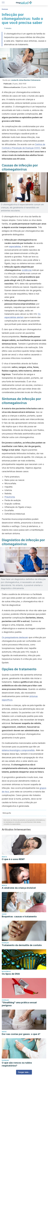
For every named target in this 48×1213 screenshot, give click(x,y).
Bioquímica (6, 971)
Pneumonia (9, 497)
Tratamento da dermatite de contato (22, 945)
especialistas (15, 246)
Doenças (5, 9)
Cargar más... (24, 1072)
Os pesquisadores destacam (15, 637)
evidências (27, 270)
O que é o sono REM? (13, 859)
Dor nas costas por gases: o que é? (21, 1034)
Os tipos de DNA (11, 973)
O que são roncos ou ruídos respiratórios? (17, 1064)
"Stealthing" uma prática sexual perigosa (19, 1004)
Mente (4, 857)
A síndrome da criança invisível (19, 888)
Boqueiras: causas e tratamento (19, 916)
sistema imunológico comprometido (18, 750)
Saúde (4, 914)
